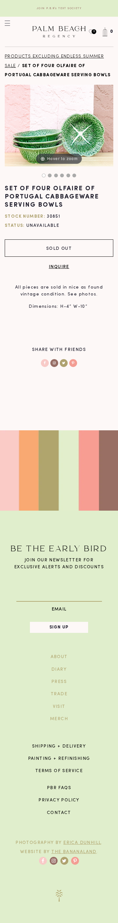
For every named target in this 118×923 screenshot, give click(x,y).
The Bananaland (74, 852)
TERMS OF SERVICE (59, 771)
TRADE (59, 694)
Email (59, 609)
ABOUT (59, 657)
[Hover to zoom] (59, 125)
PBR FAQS (59, 788)
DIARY (59, 669)
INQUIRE (59, 266)
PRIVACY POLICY (59, 800)
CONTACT (59, 813)
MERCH (59, 719)
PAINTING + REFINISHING (59, 758)
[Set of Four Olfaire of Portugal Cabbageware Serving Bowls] (44, 175)
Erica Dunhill (82, 842)
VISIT (59, 706)
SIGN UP (59, 627)
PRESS (59, 681)
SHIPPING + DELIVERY (59, 746)
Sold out (59, 248)
